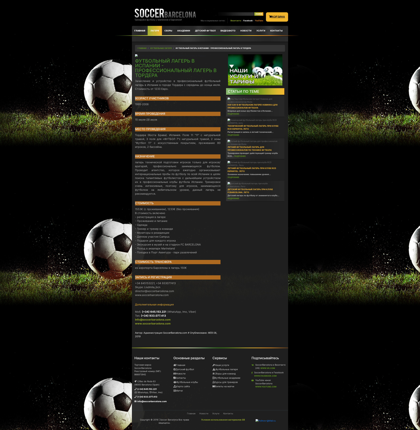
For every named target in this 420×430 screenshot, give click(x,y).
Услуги (215, 413)
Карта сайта (183, 386)
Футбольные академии (227, 377)
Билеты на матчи (224, 386)
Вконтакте (236, 20)
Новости (180, 373)
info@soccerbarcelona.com (153, 319)
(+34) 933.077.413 (153, 315)
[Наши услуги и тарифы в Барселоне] (255, 69)
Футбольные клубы (187, 382)
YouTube (259, 20)
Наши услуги (222, 365)
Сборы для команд (225, 373)
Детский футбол (185, 369)
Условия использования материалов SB (223, 419)
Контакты (180, 377)
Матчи (179, 390)
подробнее (233, 114)
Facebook (248, 20)
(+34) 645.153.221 (154, 311)
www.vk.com (267, 368)
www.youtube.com (265, 386)
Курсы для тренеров (226, 382)
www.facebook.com (265, 376)
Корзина (278, 16)
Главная (180, 365)
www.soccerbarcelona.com (153, 323)
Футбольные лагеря (226, 369)
